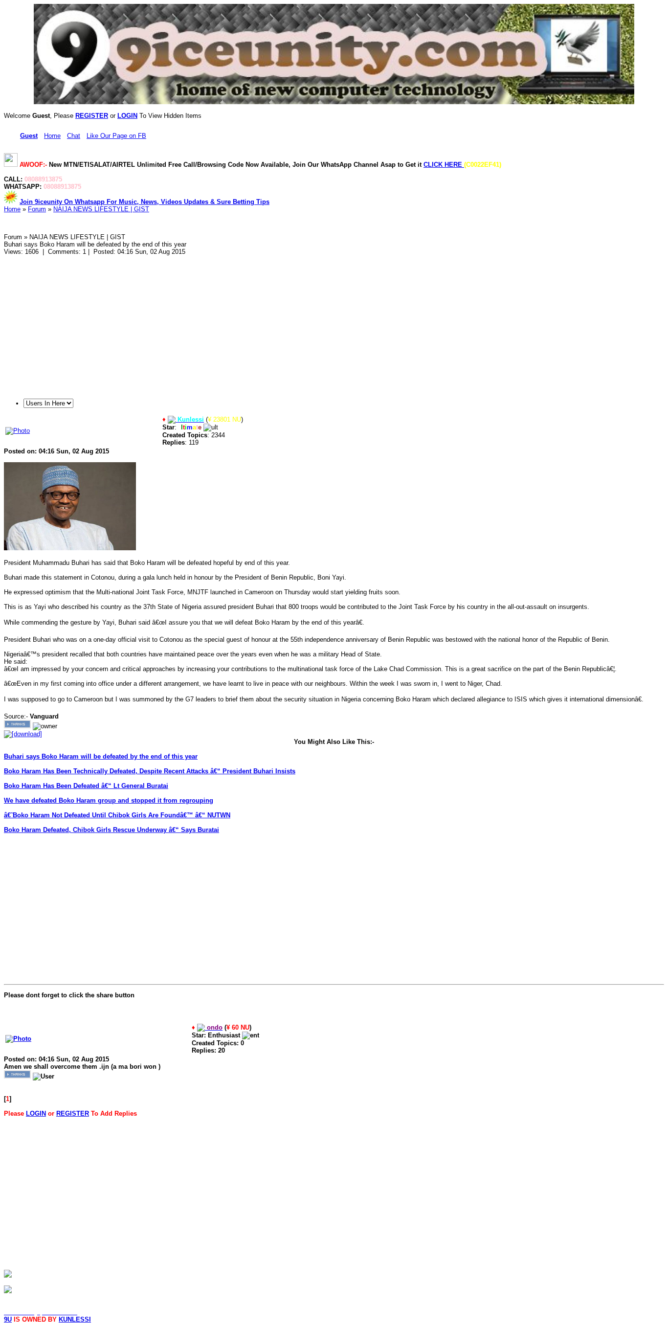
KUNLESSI (75, 1319)
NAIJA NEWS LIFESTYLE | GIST (101, 209)
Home (52, 135)
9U (8, 1319)
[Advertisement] (297, 323)
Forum (37, 209)
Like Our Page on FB (116, 135)
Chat (73, 135)
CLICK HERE (443, 164)
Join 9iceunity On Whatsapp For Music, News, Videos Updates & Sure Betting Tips (144, 201)
